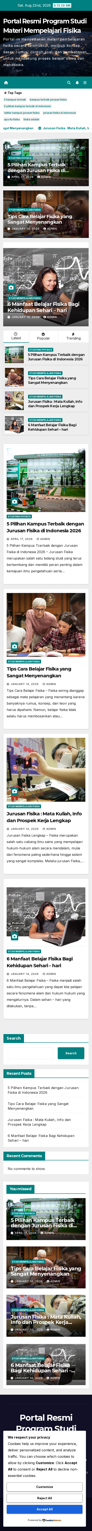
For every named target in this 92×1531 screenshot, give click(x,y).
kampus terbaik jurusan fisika (48, 99)
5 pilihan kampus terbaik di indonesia (27, 106)
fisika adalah (31, 119)
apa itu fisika (12, 119)
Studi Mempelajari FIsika (25, 210)
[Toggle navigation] (85, 82)
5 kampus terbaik (15, 99)
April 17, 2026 (23, 176)
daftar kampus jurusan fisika (21, 112)
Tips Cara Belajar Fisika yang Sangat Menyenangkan (39, 219)
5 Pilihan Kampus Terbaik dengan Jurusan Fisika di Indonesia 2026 (36, 170)
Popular (43, 338)
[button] (69, 83)
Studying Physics (20, 158)
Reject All (44, 1498)
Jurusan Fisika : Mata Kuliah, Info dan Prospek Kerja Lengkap (55, 404)
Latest (16, 338)
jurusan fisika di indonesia (59, 112)
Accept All (45, 1509)
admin (46, 176)
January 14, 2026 (26, 228)
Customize (44, 1487)
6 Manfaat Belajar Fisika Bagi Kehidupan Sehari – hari (43, 307)
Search (14, 1038)
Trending (73, 338)
